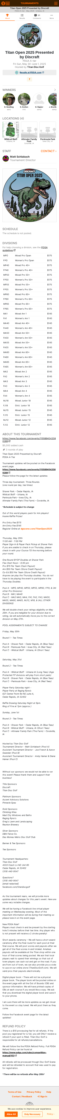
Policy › (50, 1114)
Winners (9, 90)
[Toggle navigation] (56, 3)
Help (48, 1092)
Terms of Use (14, 1092)
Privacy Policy (34, 1092)
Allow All (11, 1114)
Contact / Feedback (22, 1096)
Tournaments (30, 3)
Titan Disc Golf (35, 67)
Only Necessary (32, 1114)
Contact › (49, 151)
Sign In (43, 1096)
